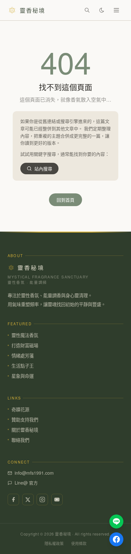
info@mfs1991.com (34, 473)
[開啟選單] (116, 10)
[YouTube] (57, 499)
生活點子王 (22, 365)
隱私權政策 (54, 543)
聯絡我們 (20, 439)
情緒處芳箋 (22, 355)
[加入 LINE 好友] (116, 521)
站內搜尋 (43, 168)
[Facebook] (13, 499)
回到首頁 (65, 200)
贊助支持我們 (24, 419)
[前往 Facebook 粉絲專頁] (116, 539)
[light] (102, 10)
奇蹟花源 (20, 409)
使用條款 (78, 543)
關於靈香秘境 (24, 429)
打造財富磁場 (24, 345)
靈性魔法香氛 (24, 335)
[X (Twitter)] (28, 499)
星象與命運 (22, 375)
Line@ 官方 (26, 482)
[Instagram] (42, 499)
